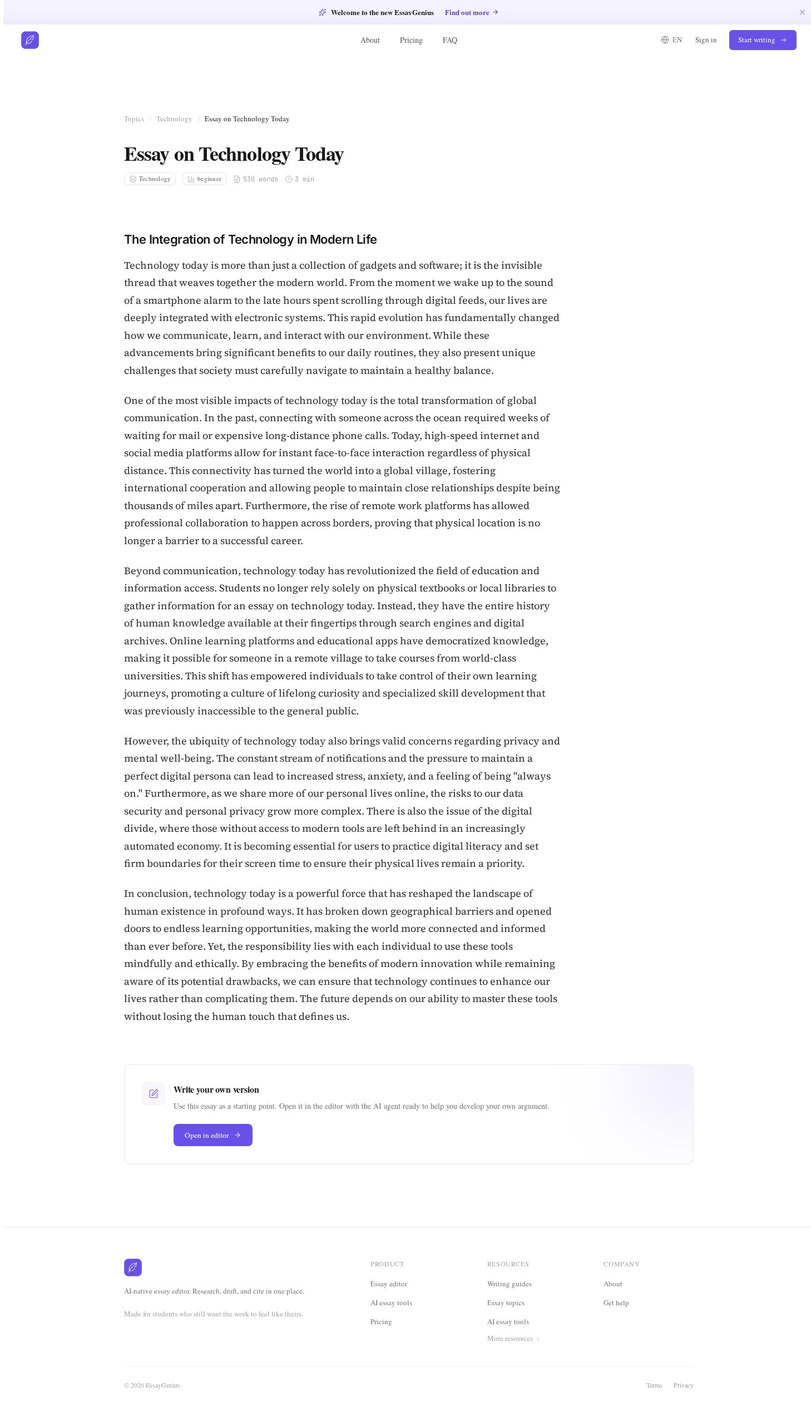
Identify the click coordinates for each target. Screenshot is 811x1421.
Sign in (706, 39)
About (370, 39)
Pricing (411, 39)
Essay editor (388, 1284)
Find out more (467, 12)
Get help (616, 1302)
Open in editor (207, 1135)
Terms (654, 1384)
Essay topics (506, 1302)
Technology (174, 119)
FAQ (450, 39)
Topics (134, 119)
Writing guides (509, 1284)
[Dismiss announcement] (802, 11)
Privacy (684, 1384)
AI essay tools (391, 1302)
